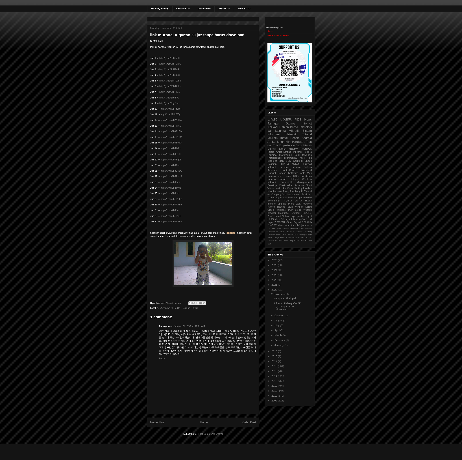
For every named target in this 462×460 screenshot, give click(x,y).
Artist (279, 151)
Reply (162, 358)
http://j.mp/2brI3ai (170, 210)
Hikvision (294, 228)
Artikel (271, 141)
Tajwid (194, 308)
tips (298, 119)
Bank (269, 238)
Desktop (272, 185)
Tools (278, 235)
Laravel (270, 240)
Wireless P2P (285, 210)
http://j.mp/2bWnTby (171, 120)
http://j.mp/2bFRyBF (171, 216)
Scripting (271, 235)
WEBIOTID (244, 8)
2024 (274, 269)
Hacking (298, 188)
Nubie (270, 151)
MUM (309, 197)
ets (269, 194)
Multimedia (290, 157)
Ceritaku (298, 160)
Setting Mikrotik (292, 151)
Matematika (286, 154)
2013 (274, 380)
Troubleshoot (274, 157)
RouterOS (306, 148)
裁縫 (269, 243)
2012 (274, 385)
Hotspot (294, 179)
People (295, 138)
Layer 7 (271, 222)
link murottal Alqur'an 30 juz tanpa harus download (287, 306)
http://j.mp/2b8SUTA (171, 131)
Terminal (272, 154)
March (278, 335)
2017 (274, 361)
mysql (289, 219)
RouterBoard (289, 170)
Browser (271, 213)
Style (290, 207)
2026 (274, 260)
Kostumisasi (272, 232)
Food (290, 197)
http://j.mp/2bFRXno (171, 204)
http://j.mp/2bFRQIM (171, 137)
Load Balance (286, 232)
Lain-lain (307, 188)
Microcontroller (281, 240)
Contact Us (183, 8)
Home (204, 422)
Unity (291, 240)
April (277, 330)
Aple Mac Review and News (289, 174)
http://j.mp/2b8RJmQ (170, 64)
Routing (281, 207)
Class (290, 188)
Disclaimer (204, 8)
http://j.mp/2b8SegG (171, 142)
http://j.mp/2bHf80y (170, 114)
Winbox (299, 207)
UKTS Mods (273, 219)
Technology (273, 197)
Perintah (284, 166)
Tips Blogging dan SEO (289, 159)
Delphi (308, 207)
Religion (186, 308)
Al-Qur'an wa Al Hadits (168, 308)
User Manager (300, 235)
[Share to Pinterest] (204, 303)
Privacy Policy (160, 8)
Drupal (283, 197)
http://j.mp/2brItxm (170, 182)
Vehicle (297, 166)
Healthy (293, 148)
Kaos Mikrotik (305, 228)
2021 (274, 284)
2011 (274, 390)
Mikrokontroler (274, 191)
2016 (274, 366)
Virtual (270, 188)
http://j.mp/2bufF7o (169, 97)
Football (285, 228)
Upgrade (282, 204)
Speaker (300, 216)
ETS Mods (276, 228)
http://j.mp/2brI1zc (170, 165)
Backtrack (306, 176)
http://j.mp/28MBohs (170, 86)
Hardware (298, 141)
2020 (274, 289)
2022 (274, 279)
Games (270, 31)
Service (282, 172)
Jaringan (273, 123)
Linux (272, 119)
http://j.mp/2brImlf (170, 193)
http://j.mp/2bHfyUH (171, 109)
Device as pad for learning (278, 35)
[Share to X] (197, 303)
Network (291, 134)
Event (291, 204)
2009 (274, 400)
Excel (309, 219)
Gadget (271, 172)
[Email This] (190, 303)
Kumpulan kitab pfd (285, 298)
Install (284, 138)
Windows (279, 225)
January (279, 345)
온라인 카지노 (178, 340)
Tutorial (308, 191)
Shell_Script (273, 200)
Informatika (303, 238)
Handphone (300, 197)
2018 (274, 356)
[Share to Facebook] (200, 303)
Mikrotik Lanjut (276, 148)
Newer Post (157, 422)
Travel (301, 157)
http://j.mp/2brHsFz (171, 148)
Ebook (308, 160)
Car (303, 219)
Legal (298, 204)
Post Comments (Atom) (210, 434)
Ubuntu (286, 119)
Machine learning (304, 232)
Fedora (308, 151)
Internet (307, 123)
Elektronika (285, 185)
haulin (278, 188)
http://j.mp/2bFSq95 (171, 159)
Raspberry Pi (296, 191)
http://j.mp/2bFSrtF (169, 69)
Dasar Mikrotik (303, 145)
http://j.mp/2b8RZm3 (170, 80)
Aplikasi (272, 127)
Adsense (299, 185)
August (278, 320)
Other (289, 222)
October (279, 315)
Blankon (271, 204)
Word (287, 225)
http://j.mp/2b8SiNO (169, 58)
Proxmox (307, 204)
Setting (308, 166)
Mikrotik (294, 130)
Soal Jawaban (303, 154)
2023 (274, 275)
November (280, 294)
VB (283, 219)
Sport (309, 185)
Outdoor (296, 213)
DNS (295, 176)
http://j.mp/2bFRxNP (171, 176)
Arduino (296, 219)
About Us (224, 8)
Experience (287, 145)
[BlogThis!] (193, 303)
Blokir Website (303, 210)
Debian (284, 127)
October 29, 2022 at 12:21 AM (189, 326)
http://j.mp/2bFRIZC (169, 92)
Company (276, 194)
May (277, 325)
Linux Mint (284, 141)
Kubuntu (272, 170)
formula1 (295, 225)
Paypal (297, 222)
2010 (274, 395)
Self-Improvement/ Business (297, 194)
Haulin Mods (291, 238)
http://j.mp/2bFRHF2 (171, 199)
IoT (310, 238)
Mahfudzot (283, 213)
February (280, 340)
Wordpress (299, 240)
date (310, 235)
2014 (274, 376)
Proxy (286, 191)
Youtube (308, 240)
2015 (274, 371)
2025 (274, 265)
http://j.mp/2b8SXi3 (169, 75)
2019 (274, 351)
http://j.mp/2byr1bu (169, 103)
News (308, 119)
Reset (278, 216)
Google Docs (279, 238)
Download (306, 170)
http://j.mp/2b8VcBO (171, 170)
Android (307, 138)
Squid (309, 216)
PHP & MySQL (290, 163)
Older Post (249, 422)
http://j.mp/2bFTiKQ (171, 125)
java (303, 225)
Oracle (270, 210)
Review (271, 179)
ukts (284, 188)
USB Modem (287, 235)
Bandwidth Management (296, 182)
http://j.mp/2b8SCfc (171, 154)
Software (293, 172)
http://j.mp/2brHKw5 (171, 187)
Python (271, 207)
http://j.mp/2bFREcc (171, 221)
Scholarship (288, 216)
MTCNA (281, 222)
